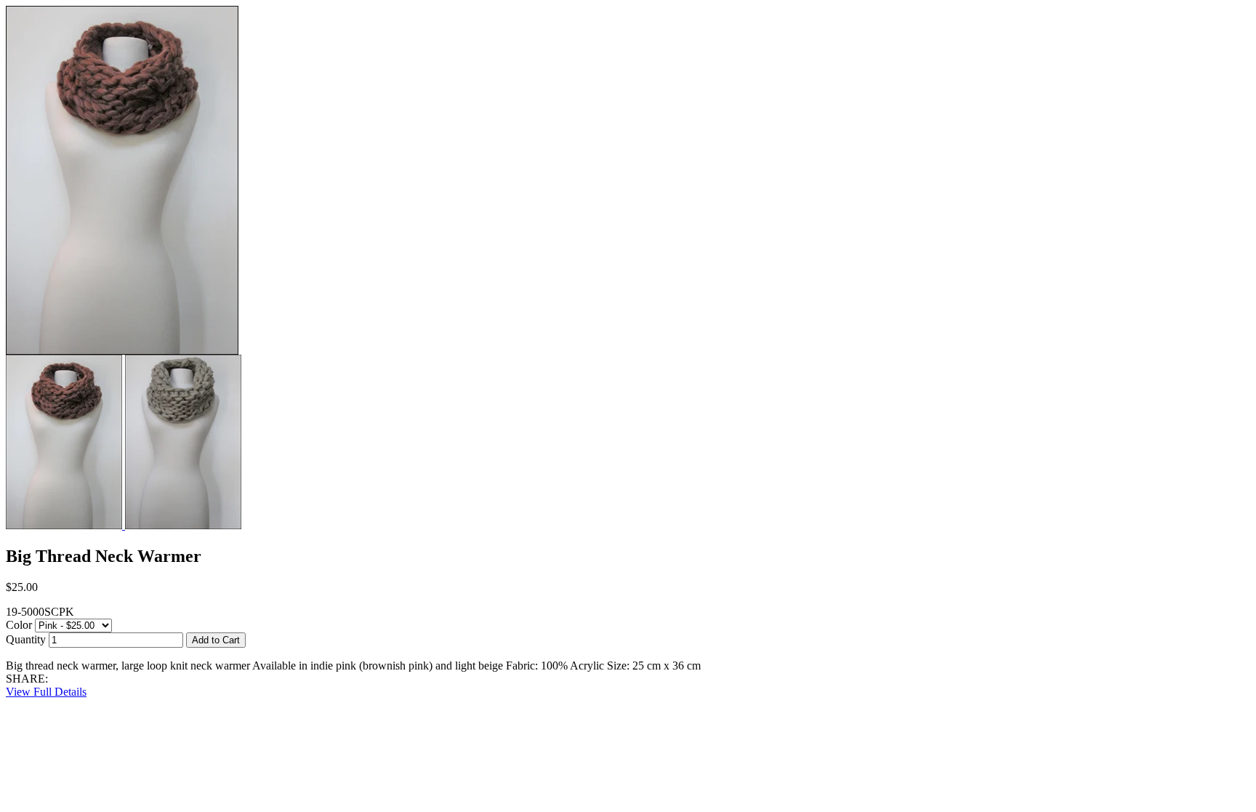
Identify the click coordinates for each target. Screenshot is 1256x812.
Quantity (26, 639)
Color (19, 625)
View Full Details (46, 692)
